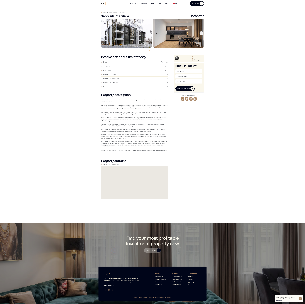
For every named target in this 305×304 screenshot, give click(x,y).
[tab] (149, 50)
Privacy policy (279, 300)
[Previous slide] (103, 33)
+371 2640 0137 (109, 286)
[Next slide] (201, 33)
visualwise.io (168, 297)
